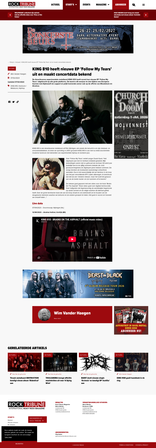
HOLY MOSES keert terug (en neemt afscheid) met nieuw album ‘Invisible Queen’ (127, 15)
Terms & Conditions (126, 445)
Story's (12, 62)
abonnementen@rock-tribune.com (65, 436)
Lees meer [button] (8, 437)
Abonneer (120, 4)
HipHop (22, 88)
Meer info (57, 318)
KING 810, (15, 86)
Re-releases (11, 425)
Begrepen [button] (19, 443)
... (8, 62)
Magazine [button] (101, 4)
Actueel (55, 4)
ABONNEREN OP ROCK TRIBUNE (36, 419)
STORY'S (11, 417)
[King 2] (48, 174)
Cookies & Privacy (141, 445)
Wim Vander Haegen (18, 74)
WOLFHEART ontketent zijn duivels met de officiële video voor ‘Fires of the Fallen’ (28, 15)
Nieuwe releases (13, 422)
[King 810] (72, 117)
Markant (10, 420)
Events (86, 4)
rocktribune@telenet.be (62, 412)
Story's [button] (70, 4)
